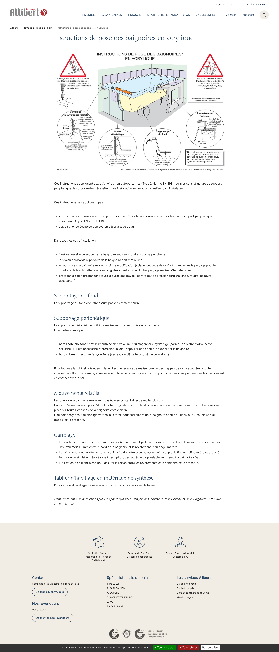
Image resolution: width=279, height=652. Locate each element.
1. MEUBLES (89, 14)
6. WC (186, 14)
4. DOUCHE (134, 14)
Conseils (231, 14)
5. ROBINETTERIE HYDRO (162, 14)
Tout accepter (165, 647)
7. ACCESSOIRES (205, 14)
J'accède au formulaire (50, 591)
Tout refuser (189, 647)
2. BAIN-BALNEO (112, 14)
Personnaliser (210, 647)
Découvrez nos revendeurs (52, 617)
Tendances (247, 14)
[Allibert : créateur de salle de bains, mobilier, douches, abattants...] (28, 12)
